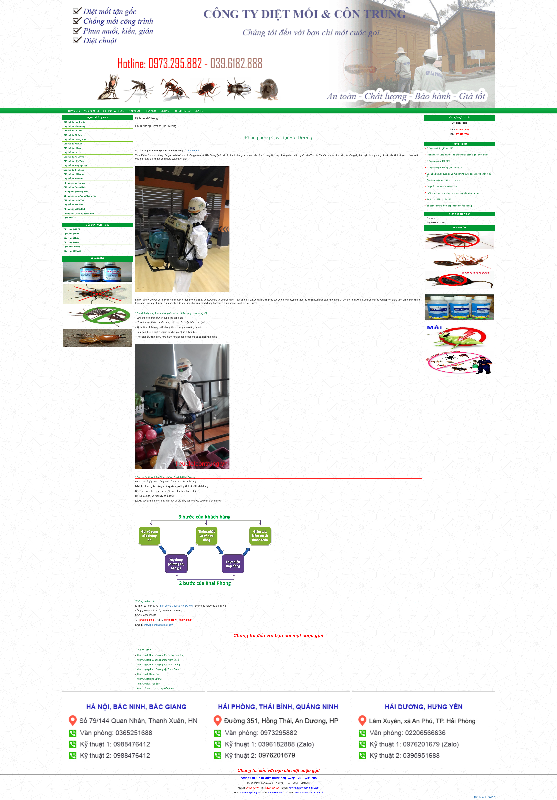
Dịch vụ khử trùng (72, 246)
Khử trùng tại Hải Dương (149, 678)
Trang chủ (74, 110)
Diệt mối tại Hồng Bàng (74, 126)
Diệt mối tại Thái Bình (74, 178)
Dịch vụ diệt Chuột (72, 251)
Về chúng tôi (91, 110)
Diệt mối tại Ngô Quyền (74, 122)
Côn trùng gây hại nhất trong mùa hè (444, 180)
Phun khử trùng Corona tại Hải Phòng (155, 688)
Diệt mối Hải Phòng (113, 110)
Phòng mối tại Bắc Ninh (74, 208)
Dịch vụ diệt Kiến (71, 237)
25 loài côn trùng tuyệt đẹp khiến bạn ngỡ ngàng (449, 205)
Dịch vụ (165, 110)
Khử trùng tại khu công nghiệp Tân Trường (158, 664)
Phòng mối (134, 110)
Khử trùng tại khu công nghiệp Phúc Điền (157, 669)
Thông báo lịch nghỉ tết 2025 (440, 148)
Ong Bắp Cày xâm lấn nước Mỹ (442, 186)
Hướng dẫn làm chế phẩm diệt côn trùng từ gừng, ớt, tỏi (453, 192)
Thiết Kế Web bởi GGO (484, 797)
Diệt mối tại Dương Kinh (75, 139)
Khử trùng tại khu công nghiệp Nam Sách (157, 659)
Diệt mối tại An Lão (72, 152)
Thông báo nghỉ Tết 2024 (438, 160)
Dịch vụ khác (70, 217)
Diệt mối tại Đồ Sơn (73, 135)
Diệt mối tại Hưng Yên (74, 200)
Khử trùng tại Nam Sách (148, 674)
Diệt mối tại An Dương (74, 156)
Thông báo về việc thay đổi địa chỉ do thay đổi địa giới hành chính (457, 154)
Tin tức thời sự (182, 110)
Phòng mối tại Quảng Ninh (76, 191)
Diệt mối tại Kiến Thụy (74, 161)
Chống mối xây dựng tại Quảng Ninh (80, 195)
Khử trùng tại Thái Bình (148, 683)
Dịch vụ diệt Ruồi (71, 233)
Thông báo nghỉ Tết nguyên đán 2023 (444, 167)
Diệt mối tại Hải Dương (74, 174)
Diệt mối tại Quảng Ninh (75, 187)
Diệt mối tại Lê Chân (73, 130)
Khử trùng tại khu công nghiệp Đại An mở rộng (160, 655)
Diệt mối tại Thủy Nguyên (75, 165)
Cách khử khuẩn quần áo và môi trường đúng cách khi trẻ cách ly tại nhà (458, 175)
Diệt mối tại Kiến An (73, 143)
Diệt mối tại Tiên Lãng (74, 169)
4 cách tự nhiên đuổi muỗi (439, 199)
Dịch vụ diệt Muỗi (72, 229)
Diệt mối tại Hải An (72, 148)
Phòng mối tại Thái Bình (75, 182)
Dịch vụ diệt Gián (71, 242)
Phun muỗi (150, 110)
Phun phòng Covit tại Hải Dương (176, 606)
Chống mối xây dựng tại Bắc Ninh (79, 213)
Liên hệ (199, 110)
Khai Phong (194, 150)
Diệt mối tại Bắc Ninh (73, 204)
